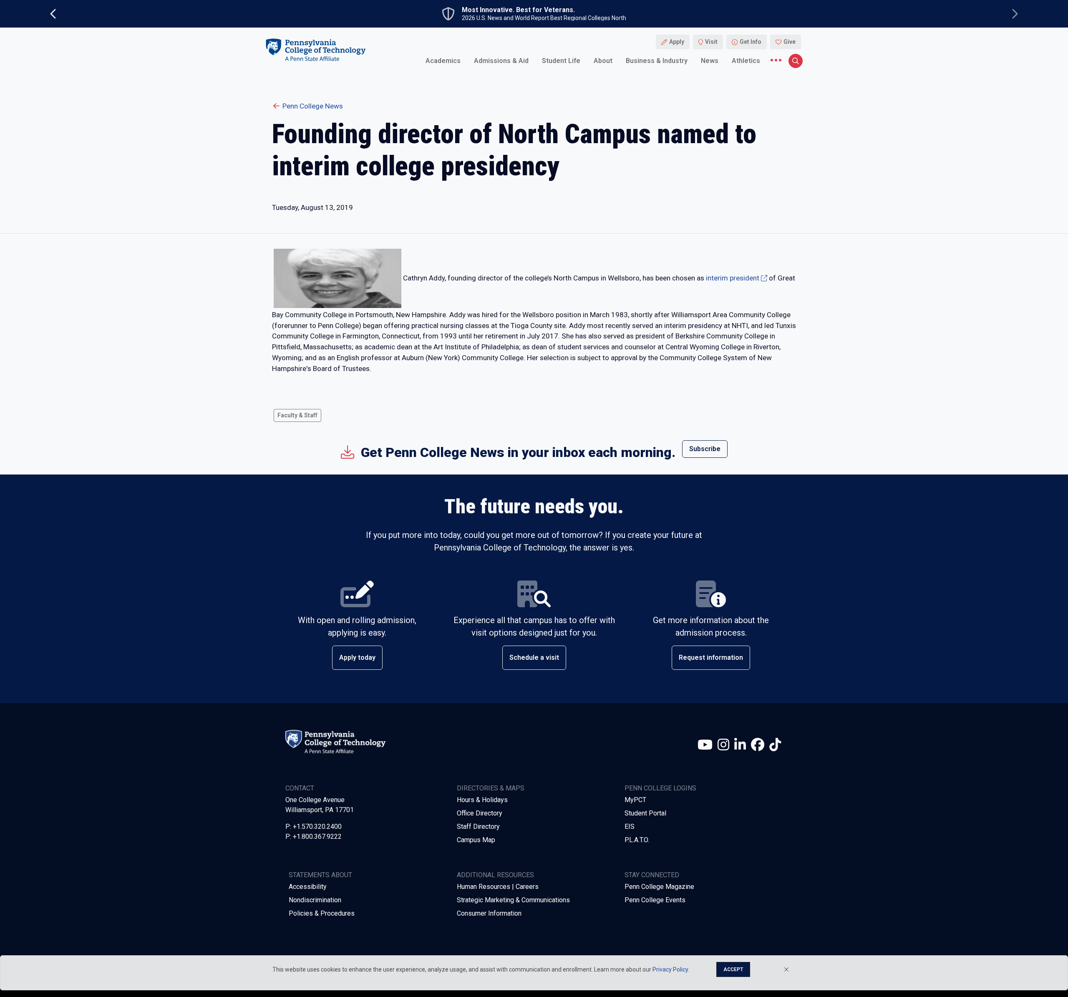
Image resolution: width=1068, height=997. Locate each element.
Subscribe (704, 449)
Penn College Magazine (659, 887)
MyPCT (635, 800)
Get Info (750, 41)
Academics (443, 60)
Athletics (746, 60)
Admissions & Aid (501, 60)
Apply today (357, 657)
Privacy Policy (670, 969)
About (603, 60)
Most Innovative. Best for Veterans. (518, 10)
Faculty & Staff (297, 415)
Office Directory (479, 813)
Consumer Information (489, 913)
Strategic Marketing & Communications (513, 900)
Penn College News (312, 106)
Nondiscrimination (315, 900)
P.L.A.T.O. (637, 840)
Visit (711, 41)
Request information (711, 657)
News (709, 60)
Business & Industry (657, 60)
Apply (676, 41)
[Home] (315, 49)
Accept (733, 969)
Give (789, 41)
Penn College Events (655, 900)
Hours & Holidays (482, 800)
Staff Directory (478, 826)
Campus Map (476, 840)
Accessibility (308, 887)
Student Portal (645, 813)
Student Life (561, 60)
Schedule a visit (534, 657)
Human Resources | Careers (498, 887)
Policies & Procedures (322, 913)
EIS (630, 826)
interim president (732, 278)
